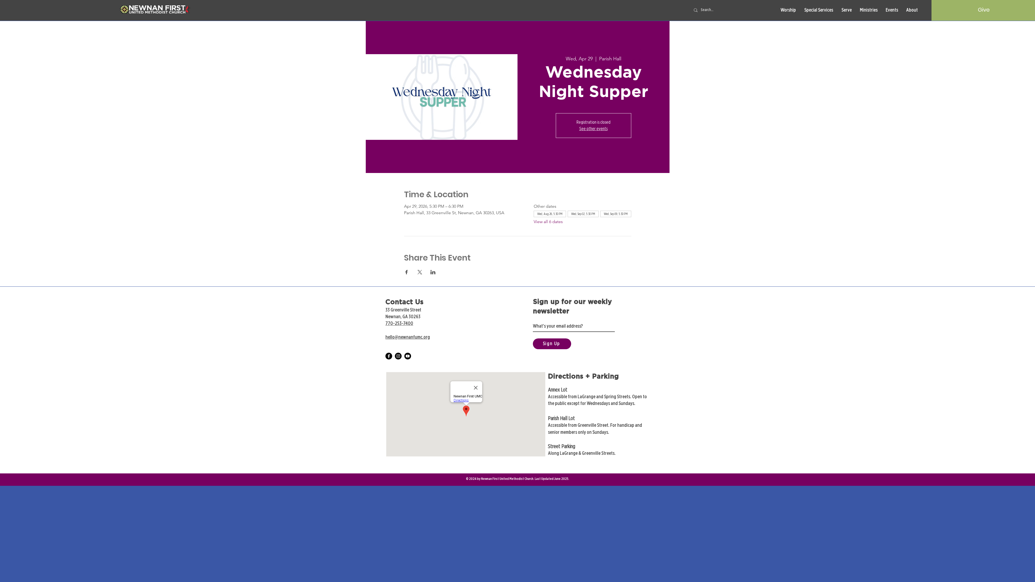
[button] (788, 10)
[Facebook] (388, 356)
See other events (593, 129)
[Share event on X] (419, 272)
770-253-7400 (399, 323)
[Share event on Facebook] (406, 272)
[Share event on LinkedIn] (433, 272)
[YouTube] (407, 356)
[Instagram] (398, 356)
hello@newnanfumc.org (407, 337)
